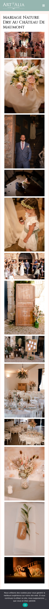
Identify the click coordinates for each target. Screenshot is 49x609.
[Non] (45, 599)
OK (25, 605)
